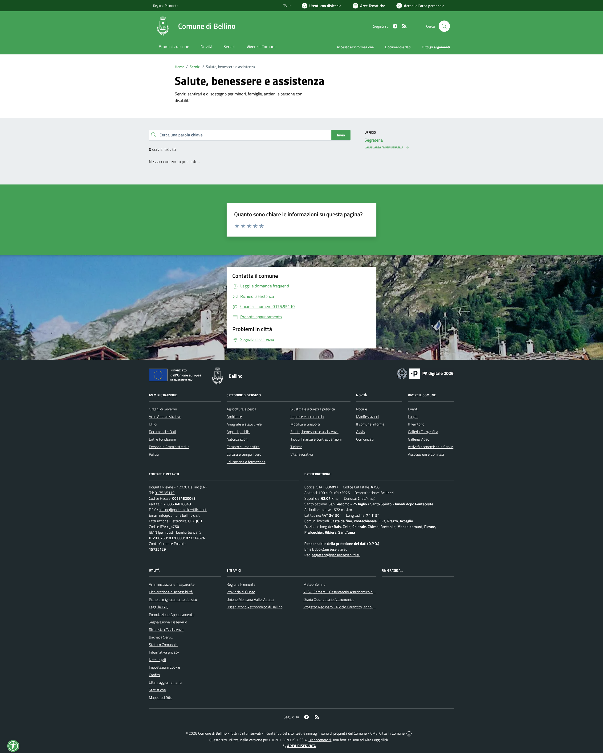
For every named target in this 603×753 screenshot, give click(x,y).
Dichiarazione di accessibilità (171, 592)
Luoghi (413, 416)
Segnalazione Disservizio (168, 622)
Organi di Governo (163, 409)
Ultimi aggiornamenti (165, 682)
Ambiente (234, 416)
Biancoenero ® (320, 740)
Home (179, 67)
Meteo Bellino (314, 584)
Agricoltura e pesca (241, 409)
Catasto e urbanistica (243, 447)
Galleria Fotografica (423, 431)
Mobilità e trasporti (305, 424)
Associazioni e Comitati (426, 454)
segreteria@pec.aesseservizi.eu (336, 555)
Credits (154, 675)
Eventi (413, 409)
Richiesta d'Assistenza (166, 629)
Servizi (195, 67)
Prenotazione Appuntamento (171, 614)
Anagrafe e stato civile (244, 424)
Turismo (296, 447)
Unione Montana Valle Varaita (250, 599)
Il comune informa (370, 424)
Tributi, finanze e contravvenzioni (316, 439)
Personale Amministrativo (169, 447)
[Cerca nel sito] (444, 26)
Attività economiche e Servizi (430, 447)
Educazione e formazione (246, 462)
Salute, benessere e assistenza (314, 431)
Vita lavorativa (301, 454)
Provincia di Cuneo (241, 592)
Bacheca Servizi (161, 637)
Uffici (153, 424)
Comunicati (365, 439)
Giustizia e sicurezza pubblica (312, 409)
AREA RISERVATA (301, 746)
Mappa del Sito (160, 697)
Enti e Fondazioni (162, 439)
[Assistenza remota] (409, 733)
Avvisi (360, 431)
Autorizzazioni (237, 439)
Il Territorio (416, 424)
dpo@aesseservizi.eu (331, 549)
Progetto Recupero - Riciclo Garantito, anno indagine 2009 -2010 (354, 607)
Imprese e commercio (307, 416)
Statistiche (157, 690)
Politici (154, 454)
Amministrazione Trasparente (172, 584)
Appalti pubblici (238, 431)
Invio (341, 135)
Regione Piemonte (165, 5)
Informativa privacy (164, 652)
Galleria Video (418, 439)
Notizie (361, 409)
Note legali (157, 660)
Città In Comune (392, 733)
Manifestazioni (367, 416)
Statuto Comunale (163, 644)
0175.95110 (165, 492)
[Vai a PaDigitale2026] (425, 373)
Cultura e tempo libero (244, 454)
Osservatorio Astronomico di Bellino (254, 607)
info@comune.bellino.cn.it (179, 515)
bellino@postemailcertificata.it (183, 509)
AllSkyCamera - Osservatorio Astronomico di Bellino (344, 592)
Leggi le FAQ (158, 607)
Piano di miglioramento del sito (173, 599)
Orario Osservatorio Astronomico (328, 599)
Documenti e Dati (162, 431)
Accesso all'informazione (355, 47)
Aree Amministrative (165, 416)
